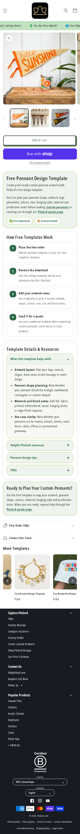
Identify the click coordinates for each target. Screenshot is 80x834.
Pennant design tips (23, 457)
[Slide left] (4, 118)
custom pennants (57, 207)
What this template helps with (30, 359)
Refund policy (14, 821)
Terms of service (44, 821)
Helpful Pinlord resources (27, 445)
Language (40, 788)
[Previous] (7, 581)
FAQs (13, 470)
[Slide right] (75, 118)
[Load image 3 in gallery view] (60, 118)
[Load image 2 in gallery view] (40, 118)
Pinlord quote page (50, 212)
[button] (5, 10)
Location (40, 777)
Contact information (63, 821)
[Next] (72, 581)
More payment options (40, 162)
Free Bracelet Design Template (30, 593)
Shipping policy (43, 828)
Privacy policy (28, 821)
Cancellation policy (25, 828)
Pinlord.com (43, 815)
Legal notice (57, 828)
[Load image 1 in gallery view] (19, 118)
